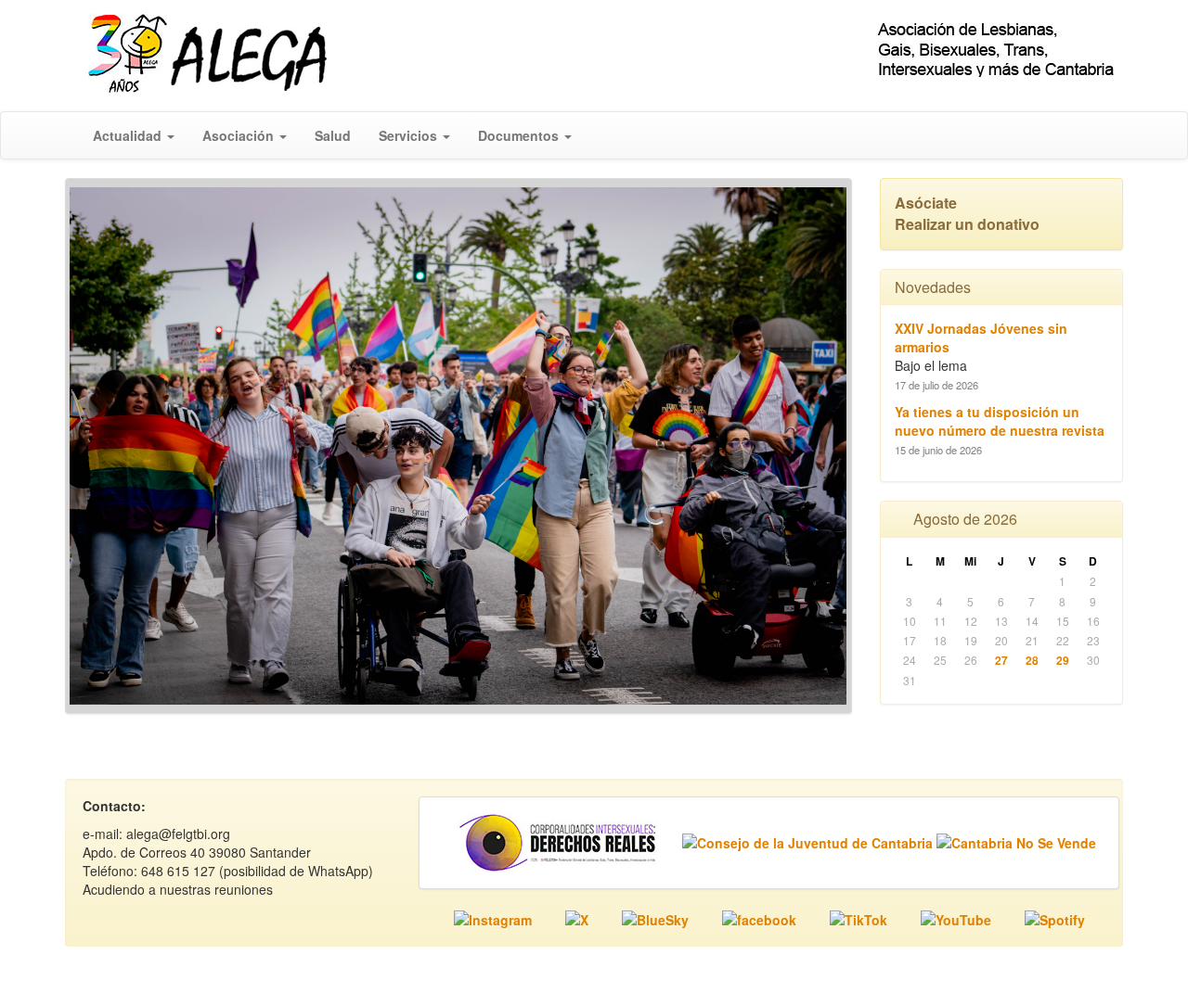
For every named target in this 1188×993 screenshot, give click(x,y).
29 (1062, 660)
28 (1032, 660)
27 (1001, 660)
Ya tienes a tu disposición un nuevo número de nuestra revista (999, 420)
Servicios (410, 135)
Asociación (240, 135)
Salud (333, 135)
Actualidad (129, 135)
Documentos (520, 135)
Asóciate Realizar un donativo (967, 213)
